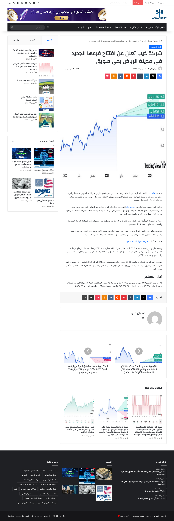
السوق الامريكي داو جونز (45, 202)
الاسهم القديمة (35, 475)
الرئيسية (157, 41)
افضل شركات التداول (156, 27)
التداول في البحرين (49, 480)
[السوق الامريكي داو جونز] (44, 188)
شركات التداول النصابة (32, 480)
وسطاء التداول (51, 498)
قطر (15, 489)
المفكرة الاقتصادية (103, 27)
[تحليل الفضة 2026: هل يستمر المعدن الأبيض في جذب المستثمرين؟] (21, 183)
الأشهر (49, 40)
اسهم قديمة (52, 470)
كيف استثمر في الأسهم (48, 494)
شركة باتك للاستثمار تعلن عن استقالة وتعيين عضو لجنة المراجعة (25, 66)
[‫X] (153, 76)
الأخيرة (33, 40)
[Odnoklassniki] (114, 76)
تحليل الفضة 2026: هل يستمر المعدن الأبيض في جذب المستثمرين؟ (22, 195)
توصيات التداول (146, 41)
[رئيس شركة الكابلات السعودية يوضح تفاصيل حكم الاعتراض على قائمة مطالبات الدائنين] (79, 409)
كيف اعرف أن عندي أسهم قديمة (29, 98)
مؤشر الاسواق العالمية (122, 3)
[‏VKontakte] (120, 76)
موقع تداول (131, 207)
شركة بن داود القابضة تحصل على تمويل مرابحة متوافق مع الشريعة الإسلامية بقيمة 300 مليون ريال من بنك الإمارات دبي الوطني (113, 430)
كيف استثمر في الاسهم (29, 494)
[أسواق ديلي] (159, 13)
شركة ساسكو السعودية (27, 80)
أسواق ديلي (153, 69)
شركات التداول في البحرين (27, 484)
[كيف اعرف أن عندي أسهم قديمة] (46, 103)
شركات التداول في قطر (48, 489)
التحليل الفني (137, 27)
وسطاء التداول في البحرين (47, 503)
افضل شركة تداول (50, 475)
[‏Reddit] (127, 76)
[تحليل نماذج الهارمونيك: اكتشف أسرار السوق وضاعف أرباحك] (21, 153)
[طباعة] (84, 297)
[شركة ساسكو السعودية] (46, 86)
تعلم (90, 27)
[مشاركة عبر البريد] (91, 297)
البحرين (24, 475)
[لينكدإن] (146, 76)
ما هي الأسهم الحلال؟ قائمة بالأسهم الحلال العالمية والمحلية (25, 53)
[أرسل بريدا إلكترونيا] (148, 69)
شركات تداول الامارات (28, 489)
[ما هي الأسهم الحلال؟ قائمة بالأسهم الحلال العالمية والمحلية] (46, 53)
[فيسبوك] (159, 76)
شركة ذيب (152, 193)
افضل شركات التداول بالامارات (34, 470)
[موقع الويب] (143, 317)
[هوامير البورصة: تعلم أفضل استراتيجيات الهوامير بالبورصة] (46, 120)
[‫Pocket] (107, 76)
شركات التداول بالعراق (48, 484)
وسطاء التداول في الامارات (33, 498)
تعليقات (16, 40)
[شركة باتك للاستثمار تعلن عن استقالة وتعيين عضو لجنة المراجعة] (46, 69)
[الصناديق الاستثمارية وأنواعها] (104, 474)
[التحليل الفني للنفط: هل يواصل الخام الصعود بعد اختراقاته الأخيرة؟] (70, 489)
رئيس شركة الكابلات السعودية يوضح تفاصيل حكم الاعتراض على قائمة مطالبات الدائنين (79, 429)
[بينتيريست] (133, 76)
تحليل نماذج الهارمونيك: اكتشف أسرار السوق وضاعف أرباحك (21, 164)
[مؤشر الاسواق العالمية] (44, 158)
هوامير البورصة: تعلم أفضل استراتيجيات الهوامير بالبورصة (25, 115)
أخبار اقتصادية (120, 27)
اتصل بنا (81, 27)
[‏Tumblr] (140, 76)
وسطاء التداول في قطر (26, 503)
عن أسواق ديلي (37, 516)
